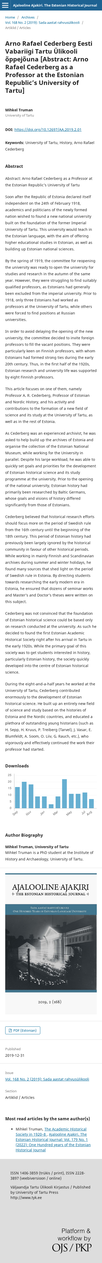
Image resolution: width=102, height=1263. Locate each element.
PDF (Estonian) (25, 1030)
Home (10, 17)
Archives (28, 17)
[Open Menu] (5, 5)
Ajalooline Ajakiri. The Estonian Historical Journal (55, 5)
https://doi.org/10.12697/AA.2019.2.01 (48, 129)
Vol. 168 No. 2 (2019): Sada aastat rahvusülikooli (42, 22)
